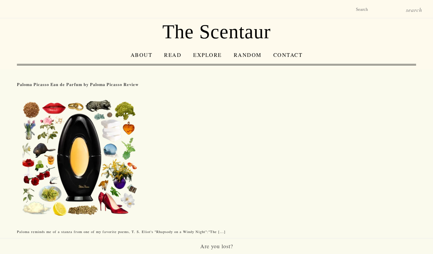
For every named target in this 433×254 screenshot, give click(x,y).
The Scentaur (216, 31)
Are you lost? (216, 246)
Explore (207, 54)
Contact (288, 54)
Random (247, 54)
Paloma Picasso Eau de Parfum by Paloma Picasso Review (78, 84)
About (142, 54)
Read (172, 54)
